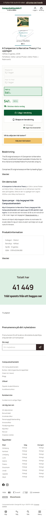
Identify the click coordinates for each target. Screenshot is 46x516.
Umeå (4, 471)
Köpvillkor (5, 429)
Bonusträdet (6, 413)
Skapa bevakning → (32, 215)
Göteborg (5, 448)
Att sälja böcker (7, 410)
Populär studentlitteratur (10, 386)
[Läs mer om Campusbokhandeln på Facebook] (3, 484)
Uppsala (5, 474)
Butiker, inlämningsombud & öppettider (15, 370)
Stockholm (6, 467)
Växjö (4, 477)
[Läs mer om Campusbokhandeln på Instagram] (7, 484)
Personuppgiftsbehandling (11, 419)
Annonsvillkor (6, 422)
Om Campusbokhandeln (10, 367)
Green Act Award (8, 373)
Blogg (4, 376)
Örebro (4, 464)
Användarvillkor (7, 416)
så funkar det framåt (34, 2)
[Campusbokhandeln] (11, 9)
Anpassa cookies (8, 435)
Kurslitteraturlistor (8, 389)
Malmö (4, 461)
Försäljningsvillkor (8, 426)
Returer (4, 432)
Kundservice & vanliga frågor (11, 400)
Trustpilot (6, 313)
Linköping (5, 455)
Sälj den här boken (23, 141)
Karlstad (5, 451)
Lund (4, 458)
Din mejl (23, 345)
